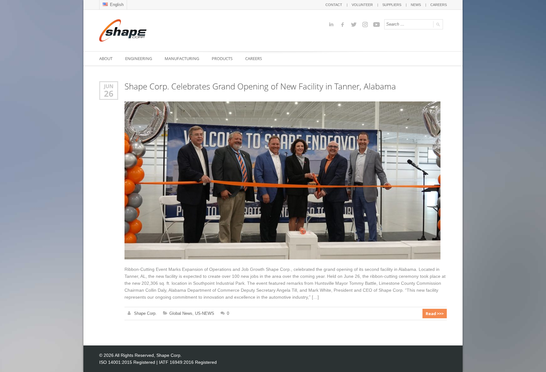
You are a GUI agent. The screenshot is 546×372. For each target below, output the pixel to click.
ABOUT (105, 58)
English (116, 4)
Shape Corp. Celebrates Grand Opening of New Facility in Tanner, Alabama (260, 86)
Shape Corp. (145, 313)
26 (108, 93)
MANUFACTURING (182, 58)
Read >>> (435, 313)
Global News (180, 313)
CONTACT (333, 5)
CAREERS (438, 5)
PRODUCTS (222, 58)
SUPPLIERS (391, 5)
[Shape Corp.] (123, 30)
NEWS (416, 5)
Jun (108, 86)
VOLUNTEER (362, 5)
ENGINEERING (138, 58)
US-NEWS (204, 313)
